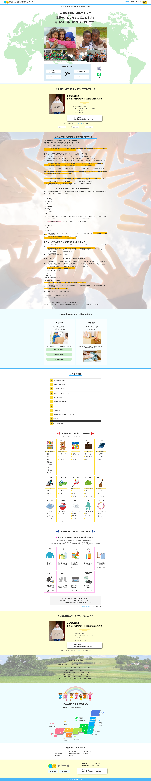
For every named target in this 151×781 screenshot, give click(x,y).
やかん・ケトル (62, 516)
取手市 (81, 671)
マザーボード (100, 458)
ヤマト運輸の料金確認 (59, 354)
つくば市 (60, 672)
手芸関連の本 (49, 469)
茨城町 (64, 676)
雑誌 (48, 453)
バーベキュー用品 (88, 491)
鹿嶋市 (73, 672)
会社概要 (88, 6)
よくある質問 (82, 6)
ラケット (74, 490)
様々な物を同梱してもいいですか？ (60, 406)
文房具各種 (62, 490)
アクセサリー (100, 513)
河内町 (89, 678)
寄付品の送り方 (74, 6)
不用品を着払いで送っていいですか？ (61, 419)
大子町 (69, 676)
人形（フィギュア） (76, 454)
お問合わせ (64, 772)
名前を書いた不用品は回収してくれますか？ (62, 384)
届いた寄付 (67, 6)
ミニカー (74, 456)
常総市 (84, 669)
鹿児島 (54, 726)
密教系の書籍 (49, 464)
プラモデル (74, 458)
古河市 (60, 669)
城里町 (70, 678)
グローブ (74, 496)
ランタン (86, 495)
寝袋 (86, 493)
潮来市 (78, 672)
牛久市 (86, 671)
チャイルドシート (88, 515)
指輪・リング (100, 516)
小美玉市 (60, 678)
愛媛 (66, 740)
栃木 (97, 732)
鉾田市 (79, 676)
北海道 (102, 713)
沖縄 (55, 726)
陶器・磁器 (74, 515)
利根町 (75, 667)
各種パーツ (100, 459)
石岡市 (64, 669)
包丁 (60, 518)
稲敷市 (69, 674)
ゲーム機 (74, 459)
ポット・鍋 (62, 513)
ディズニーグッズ (63, 453)
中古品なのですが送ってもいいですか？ (61, 393)
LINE (99, 77)
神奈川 (96, 734)
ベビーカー (87, 513)
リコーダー (100, 495)
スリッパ (48, 515)
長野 (81, 717)
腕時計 (99, 515)
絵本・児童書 (49, 470)
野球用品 (74, 493)
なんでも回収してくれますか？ (60, 388)
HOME (62, 6)
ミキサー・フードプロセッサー (63, 520)
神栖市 (87, 674)
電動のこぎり (49, 493)
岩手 (101, 722)
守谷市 (82, 672)
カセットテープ (101, 496)
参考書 (48, 459)
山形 (100, 723)
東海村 (75, 678)
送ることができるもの (75, 753)
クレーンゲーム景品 (63, 458)
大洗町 (65, 678)
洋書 (48, 456)
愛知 (79, 720)
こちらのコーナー (79, 123)
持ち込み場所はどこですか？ (59, 410)
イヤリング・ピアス (101, 518)
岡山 (66, 724)
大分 (50, 726)
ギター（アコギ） (101, 490)
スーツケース (87, 458)
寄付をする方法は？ (74, 751)
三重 (84, 720)
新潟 (82, 717)
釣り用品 (74, 495)
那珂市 (87, 672)
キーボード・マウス (101, 456)
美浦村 (79, 678)
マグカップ (74, 518)
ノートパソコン (101, 453)
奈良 (76, 739)
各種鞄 (86, 459)
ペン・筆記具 (62, 491)
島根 (65, 722)
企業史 (48, 461)
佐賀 (51, 724)
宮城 (101, 725)
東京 (95, 731)
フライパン (62, 515)
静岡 (81, 720)
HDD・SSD (100, 454)
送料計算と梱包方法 (88, 751)
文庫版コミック (50, 465)
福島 (101, 723)
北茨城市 (72, 671)
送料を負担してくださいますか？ (60, 401)
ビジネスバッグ (88, 453)
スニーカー (49, 513)
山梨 (79, 717)
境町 (71, 667)
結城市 (69, 669)
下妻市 (79, 669)
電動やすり (49, 491)
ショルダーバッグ (88, 456)
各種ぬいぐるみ (62, 459)
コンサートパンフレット (50, 473)
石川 (79, 718)
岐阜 (82, 720)
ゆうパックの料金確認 (59, 349)
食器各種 (74, 513)
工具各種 (48, 495)
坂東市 (64, 674)
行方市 (60, 676)
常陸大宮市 (61, 667)
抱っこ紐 (86, 519)
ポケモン (61, 456)
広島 (65, 724)
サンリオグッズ (62, 454)
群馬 (99, 732)
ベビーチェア (87, 518)
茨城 (95, 732)
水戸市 (79, 667)
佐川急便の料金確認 (59, 359)
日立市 (84, 667)
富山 (82, 718)
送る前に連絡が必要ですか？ (59, 423)
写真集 (48, 454)
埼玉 (97, 731)
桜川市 (82, 674)
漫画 (48, 467)
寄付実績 (58, 755)
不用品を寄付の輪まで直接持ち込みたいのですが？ (64, 414)
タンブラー (74, 519)
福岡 (50, 724)
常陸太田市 (61, 671)
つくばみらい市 (86, 676)
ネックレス (100, 519)
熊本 (55, 724)
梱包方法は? (75, 127)
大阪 (75, 738)
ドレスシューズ (50, 516)
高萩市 (66, 671)
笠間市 (77, 671)
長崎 (53, 724)
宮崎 (51, 726)
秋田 (100, 725)
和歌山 (78, 739)
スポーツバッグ (88, 454)
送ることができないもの (89, 753)
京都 (78, 738)
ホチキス (61, 495)
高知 (68, 740)
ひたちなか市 (67, 672)
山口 (66, 722)
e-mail (99, 71)
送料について (62, 127)
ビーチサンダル (50, 518)
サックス (99, 493)
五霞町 (66, 667)
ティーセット (74, 516)
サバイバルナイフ (88, 496)
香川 (63, 740)
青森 (100, 722)
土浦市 (89, 667)
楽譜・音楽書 (49, 462)
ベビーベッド (87, 516)
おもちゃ (74, 453)
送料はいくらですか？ (58, 397)
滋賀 (75, 739)
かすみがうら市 (76, 674)
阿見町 (84, 678)
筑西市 (60, 674)
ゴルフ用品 (74, 491)
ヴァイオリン (100, 491)
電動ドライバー (50, 490)
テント (86, 490)
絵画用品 (61, 493)
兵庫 (76, 738)
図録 (48, 458)
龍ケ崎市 (75, 669)
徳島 (65, 740)
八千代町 (75, 676)
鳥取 (68, 722)
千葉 (99, 731)
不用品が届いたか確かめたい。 (60, 380)
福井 (81, 718)
